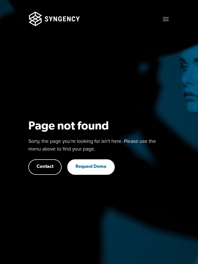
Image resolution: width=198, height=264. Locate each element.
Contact (45, 166)
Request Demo (91, 166)
